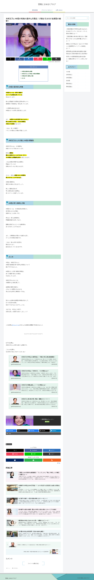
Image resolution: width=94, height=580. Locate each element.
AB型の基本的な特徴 (27, 71)
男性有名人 (69, 83)
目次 (31, 67)
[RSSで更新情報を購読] (52, 460)
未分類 (68, 80)
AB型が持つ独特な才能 (27, 75)
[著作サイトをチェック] (15, 460)
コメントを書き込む (33, 563)
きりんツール (15, 325)
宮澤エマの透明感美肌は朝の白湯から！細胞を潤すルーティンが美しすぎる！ (76, 59)
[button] (56, 59)
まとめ (23, 78)
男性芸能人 (69, 86)
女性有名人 (69, 74)
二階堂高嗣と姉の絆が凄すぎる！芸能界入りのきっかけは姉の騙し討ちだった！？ (76, 39)
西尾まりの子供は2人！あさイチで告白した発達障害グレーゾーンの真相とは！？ (77, 46)
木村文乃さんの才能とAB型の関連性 (31, 73)
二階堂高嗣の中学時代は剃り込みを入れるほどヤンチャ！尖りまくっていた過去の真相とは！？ (76, 31)
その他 (68, 71)
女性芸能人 (9, 444)
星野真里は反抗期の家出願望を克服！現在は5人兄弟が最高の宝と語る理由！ (77, 52)
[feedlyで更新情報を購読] (33, 460)
